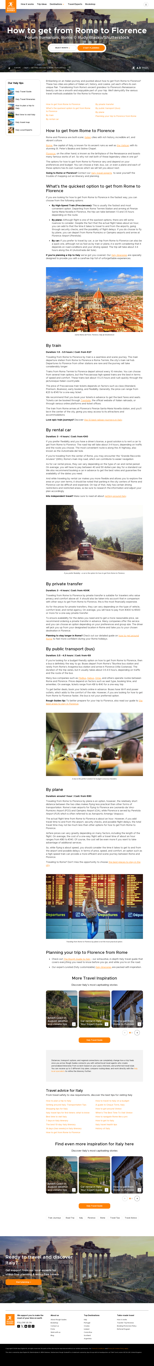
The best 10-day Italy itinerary (61, 1125)
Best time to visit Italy (56, 1117)
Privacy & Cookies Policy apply (118, 1348)
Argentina (87, 1338)
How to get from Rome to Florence (63, 104)
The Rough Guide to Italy (77, 959)
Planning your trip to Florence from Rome (115, 116)
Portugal (87, 1323)
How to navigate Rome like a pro (111, 1117)
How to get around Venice (108, 1109)
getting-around (38, 68)
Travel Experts (75, 4)
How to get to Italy (104, 1121)
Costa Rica (88, 1332)
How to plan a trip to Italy (58, 1101)
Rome (49, 145)
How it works (27, 4)
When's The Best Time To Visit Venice (113, 1113)
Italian (88, 137)
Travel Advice (131, 1218)
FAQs (53, 1329)
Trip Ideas (42, 4)
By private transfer (104, 104)
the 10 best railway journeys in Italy (103, 420)
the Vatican (123, 145)
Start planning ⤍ (23, 1282)
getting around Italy (115, 496)
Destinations (56, 4)
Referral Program (123, 1329)
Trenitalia (86, 400)
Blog (52, 1335)
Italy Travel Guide (94, 1040)
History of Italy (102, 1129)
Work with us (55, 1332)
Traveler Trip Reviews (125, 1323)
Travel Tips (115, 1218)
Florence (50, 153)
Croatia (86, 1326)
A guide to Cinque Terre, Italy (110, 1105)
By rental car (52, 119)
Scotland (87, 1335)
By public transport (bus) (107, 108)
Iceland (86, 1329)
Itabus (90, 678)
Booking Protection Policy (126, 1326)
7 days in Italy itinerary (57, 1121)
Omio (98, 678)
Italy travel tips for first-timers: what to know (68, 1113)
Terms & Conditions (98, 1348)
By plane (99, 112)
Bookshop (90, 4)
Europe (17, 68)
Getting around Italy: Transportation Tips (66, 1105)
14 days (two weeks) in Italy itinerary (64, 1129)
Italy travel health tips (106, 1125)
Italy (26, 68)
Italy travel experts (101, 173)
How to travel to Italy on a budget (112, 1101)
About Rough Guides (59, 1320)
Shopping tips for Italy (57, 1109)
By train (50, 115)
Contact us (55, 1326)
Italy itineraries (119, 255)
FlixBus (82, 678)
